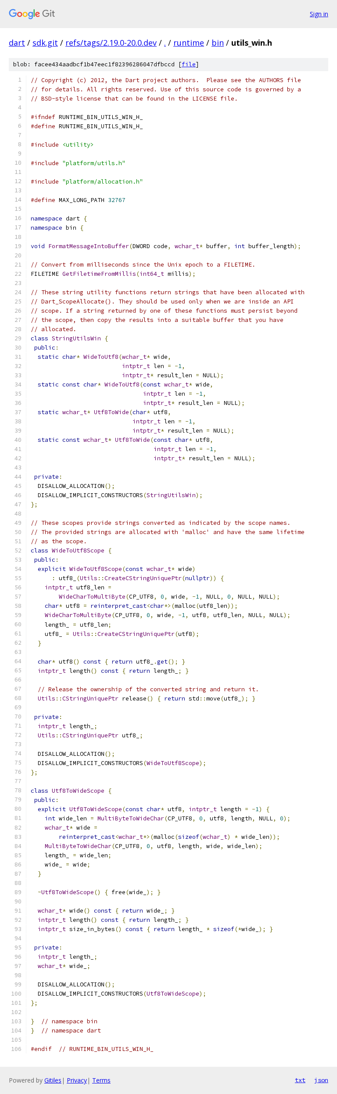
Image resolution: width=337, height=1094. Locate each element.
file (189, 64)
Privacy (77, 1080)
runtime (188, 42)
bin (218, 42)
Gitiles (52, 1080)
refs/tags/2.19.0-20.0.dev (111, 42)
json (321, 1080)
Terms (101, 1080)
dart (17, 42)
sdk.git (45, 42)
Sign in (319, 14)
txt (300, 1080)
